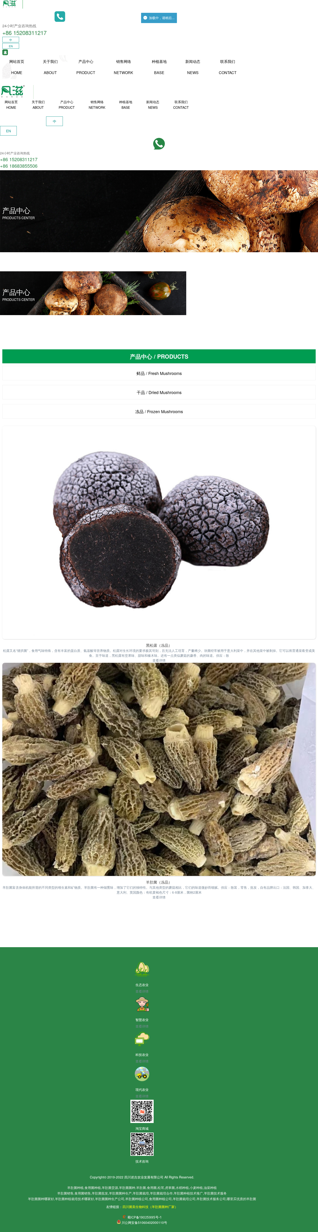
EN (11, 46)
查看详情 (159, 660)
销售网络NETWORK (123, 67)
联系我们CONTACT (228, 67)
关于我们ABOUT (50, 67)
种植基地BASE (159, 67)
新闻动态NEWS (192, 67)
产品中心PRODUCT (85, 67)
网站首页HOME (16, 67)
